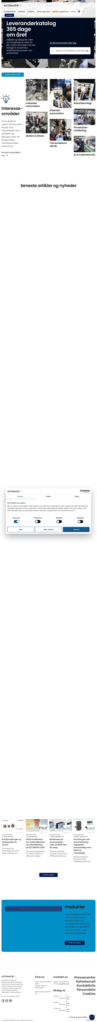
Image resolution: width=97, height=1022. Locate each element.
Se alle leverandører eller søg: (63, 43)
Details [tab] (48, 496)
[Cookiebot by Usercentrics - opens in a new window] (81, 491)
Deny (21, 529)
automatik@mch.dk (63, 983)
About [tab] (77, 496)
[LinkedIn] (6, 1001)
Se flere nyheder (48, 875)
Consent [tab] (20, 496)
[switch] (38, 521)
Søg (86, 51)
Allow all (76, 529)
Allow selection (48, 529)
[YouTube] (10, 1001)
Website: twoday (90, 1020)
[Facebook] (3, 1001)
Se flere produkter (74, 943)
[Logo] (12, 5)
